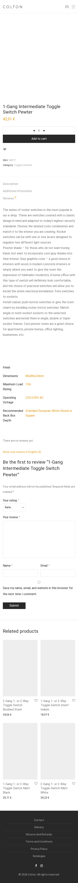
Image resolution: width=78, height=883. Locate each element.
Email (45, 565)
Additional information (17, 191)
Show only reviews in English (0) (22, 451)
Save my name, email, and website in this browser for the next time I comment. (38, 591)
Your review (11, 517)
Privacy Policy (39, 848)
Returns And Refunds (39, 834)
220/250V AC (35, 397)
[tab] (39, 184)
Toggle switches (23, 165)
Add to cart (39, 138)
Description (10, 184)
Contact (39, 820)
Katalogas (39, 856)
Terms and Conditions (39, 841)
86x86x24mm (35, 376)
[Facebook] (36, 865)
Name (8, 565)
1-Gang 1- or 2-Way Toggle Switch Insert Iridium (55, 705)
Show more (8, 714)
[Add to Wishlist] (4, 149)
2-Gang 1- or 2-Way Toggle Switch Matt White (54, 788)
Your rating (11, 500)
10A (28, 384)
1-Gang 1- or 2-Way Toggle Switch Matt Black (16, 788)
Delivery (39, 827)
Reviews (9, 198)
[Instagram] (41, 865)
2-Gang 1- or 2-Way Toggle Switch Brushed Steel (16, 705)
